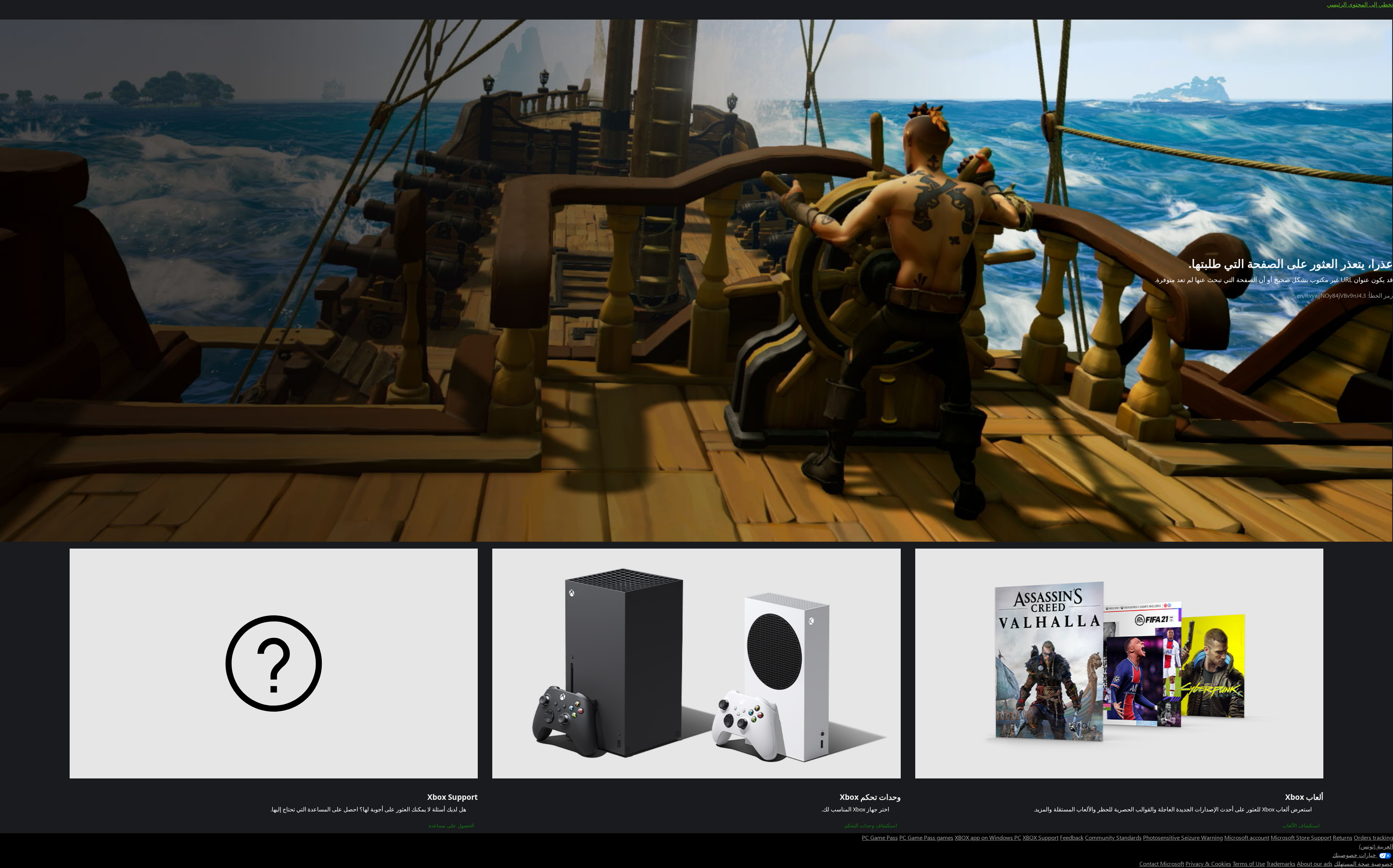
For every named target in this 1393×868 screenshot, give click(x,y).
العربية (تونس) (1376, 846)
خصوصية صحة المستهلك (1363, 863)
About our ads (1314, 863)
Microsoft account (1246, 837)
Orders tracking (1373, 837)
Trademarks (1280, 863)
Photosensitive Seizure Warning (1183, 837)
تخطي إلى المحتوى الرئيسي (1360, 4)
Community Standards (1113, 837)
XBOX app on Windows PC (988, 837)
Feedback (1072, 837)
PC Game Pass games (926, 837)
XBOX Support (1041, 837)
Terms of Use (1249, 863)
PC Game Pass (880, 837)
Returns (1342, 837)
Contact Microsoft (1161, 863)
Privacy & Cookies (1208, 863)
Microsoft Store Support (1301, 837)
